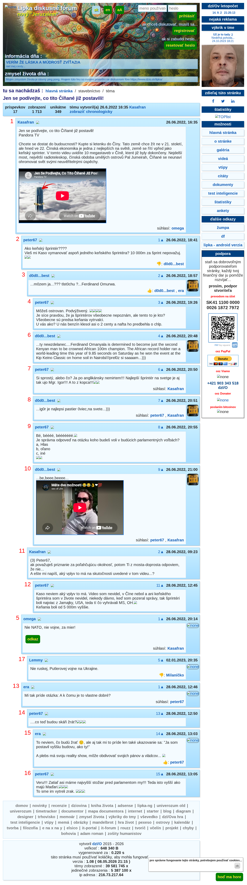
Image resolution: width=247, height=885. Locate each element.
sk (96, 10)
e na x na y (52, 828)
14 (22, 712)
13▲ (160, 713)
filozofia (30, 828)
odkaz (32, 639)
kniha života (102, 805)
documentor (72, 811)
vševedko (149, 817)
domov (21, 805)
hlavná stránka (59, 91)
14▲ (160, 734)
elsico (72, 828)
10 (27, 468)
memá (63, 822)
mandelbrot (102, 822)
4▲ (161, 336)
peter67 (30, 240)
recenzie (59, 805)
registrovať (184, 31)
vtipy (48, 822)
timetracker (46, 811)
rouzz (125, 828)
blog (167, 811)
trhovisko (46, 817)
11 (22, 551)
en (108, 10)
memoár (67, 817)
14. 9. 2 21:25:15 (223, 12)
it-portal (89, 828)
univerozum (20, 811)
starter (153, 811)
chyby (188, 828)
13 (16, 686)
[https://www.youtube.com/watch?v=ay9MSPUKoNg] (80, 508)
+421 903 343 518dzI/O (223, 385)
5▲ (161, 660)
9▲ (161, 469)
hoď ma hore (229, 877)
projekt (171, 828)
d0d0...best (174, 264)
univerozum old (171, 805)
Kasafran (137, 107)
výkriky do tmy (122, 817)
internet (135, 811)
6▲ (161, 369)
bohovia (68, 833)
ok (237, 865)
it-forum (108, 828)
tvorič (140, 828)
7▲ (161, 400)
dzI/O (97, 844)
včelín (155, 828)
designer (25, 817)
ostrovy (163, 822)
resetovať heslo (180, 45)
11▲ (160, 585)
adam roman (91, 833)
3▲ (161, 302)
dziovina (79, 805)
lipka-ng (144, 805)
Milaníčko (175, 675)
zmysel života (91, 817)
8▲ (161, 427)
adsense (125, 805)
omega (178, 228)
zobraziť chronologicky (91, 111)
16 (27, 773)
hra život (126, 822)
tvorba (13, 828)
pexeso (144, 822)
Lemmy (36, 660)
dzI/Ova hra (172, 817)
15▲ (160, 774)
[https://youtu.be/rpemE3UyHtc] (62, 196)
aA (119, 10)
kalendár (182, 822)
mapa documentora (106, 811)
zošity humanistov (124, 833)
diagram (183, 811)
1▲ (161, 240)
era (181, 291)
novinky (39, 805)
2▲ (161, 275)
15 (27, 732)
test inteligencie (25, 822)
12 (27, 584)
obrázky (81, 822)
